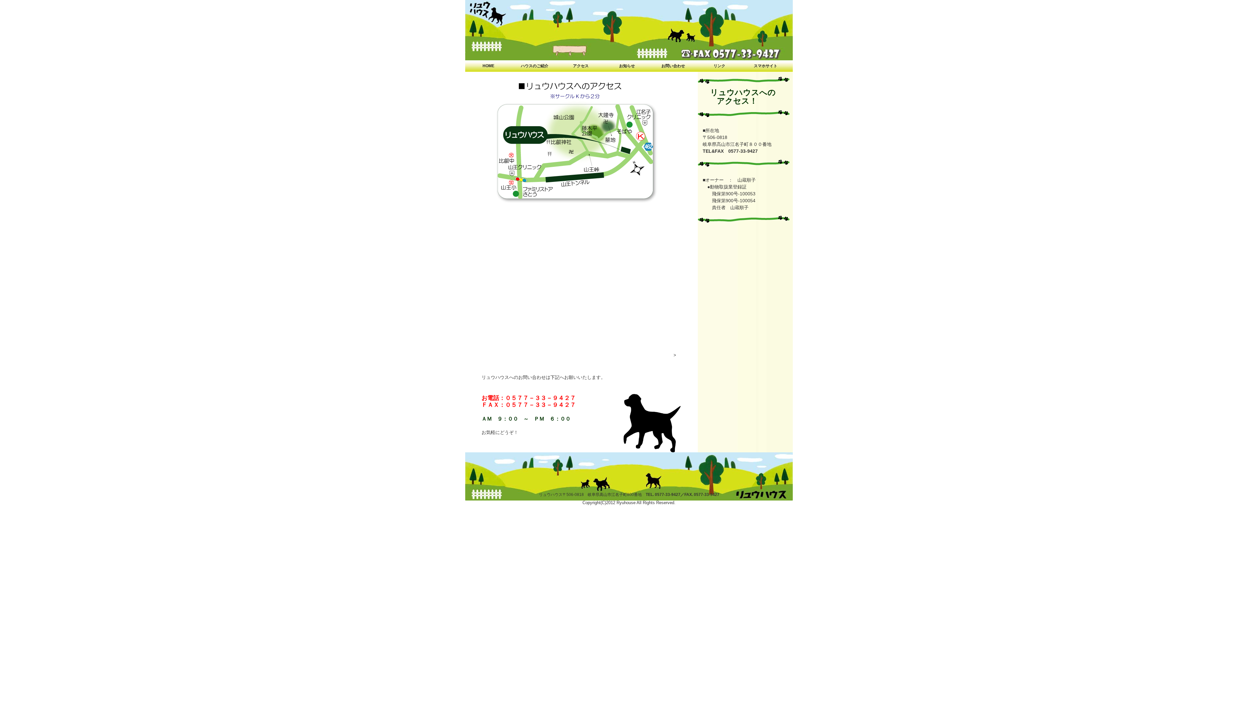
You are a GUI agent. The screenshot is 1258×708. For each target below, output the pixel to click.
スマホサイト (765, 66)
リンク (719, 66)
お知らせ (627, 66)
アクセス (581, 66)
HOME (488, 66)
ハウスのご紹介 (534, 66)
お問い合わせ (673, 66)
